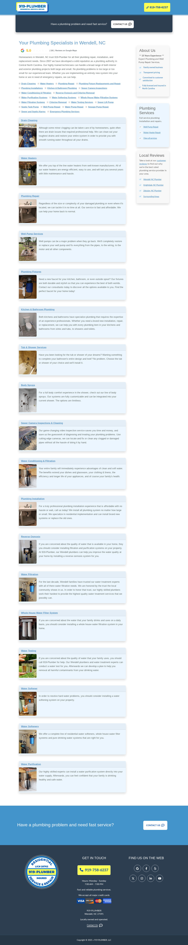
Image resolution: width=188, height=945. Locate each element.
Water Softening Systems (64, 97)
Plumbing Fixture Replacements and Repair (100, 83)
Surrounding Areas (151, 197)
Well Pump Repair (51, 107)
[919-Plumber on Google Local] (137, 868)
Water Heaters (47, 83)
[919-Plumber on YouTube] (159, 878)
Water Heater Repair (152, 133)
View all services (150, 138)
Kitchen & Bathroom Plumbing (62, 88)
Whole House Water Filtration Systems (99, 97)
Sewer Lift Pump (106, 102)
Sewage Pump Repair (98, 107)
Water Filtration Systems (33, 102)
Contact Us (120, 24)
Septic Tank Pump (30, 107)
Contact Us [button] (153, 825)
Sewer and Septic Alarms (33, 111)
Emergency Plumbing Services (64, 111)
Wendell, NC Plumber (152, 180)
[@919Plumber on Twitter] (133, 878)
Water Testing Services (82, 102)
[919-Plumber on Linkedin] (150, 878)
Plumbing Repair (66, 83)
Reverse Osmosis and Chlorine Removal (75, 93)
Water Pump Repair (74, 107)
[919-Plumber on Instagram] (141, 878)
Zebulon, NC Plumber (152, 191)
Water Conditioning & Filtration (36, 93)
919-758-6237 (158, 7)
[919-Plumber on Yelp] (155, 868)
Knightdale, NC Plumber (153, 185)
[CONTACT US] (122, 22)
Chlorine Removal (58, 102)
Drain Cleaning (28, 83)
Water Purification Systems (34, 97)
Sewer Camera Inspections (94, 88)
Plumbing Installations (32, 88)
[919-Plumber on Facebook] (146, 868)
